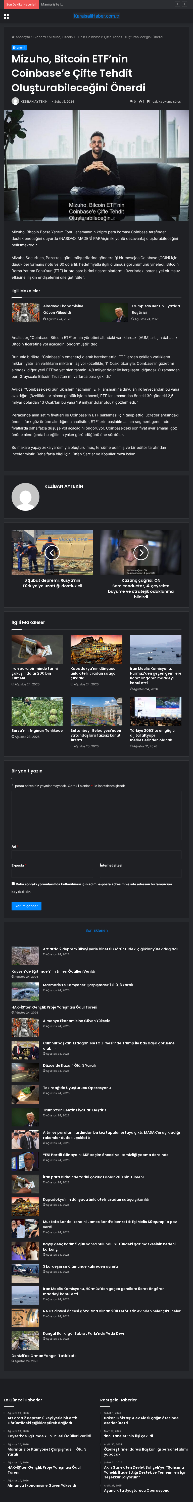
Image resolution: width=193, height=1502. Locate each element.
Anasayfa (22, 37)
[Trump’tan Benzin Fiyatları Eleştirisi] (114, 312)
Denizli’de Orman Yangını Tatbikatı (44, 1355)
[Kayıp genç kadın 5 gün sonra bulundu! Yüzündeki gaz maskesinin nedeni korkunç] (25, 1251)
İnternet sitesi (111, 865)
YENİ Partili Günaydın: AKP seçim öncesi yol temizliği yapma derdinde (106, 1154)
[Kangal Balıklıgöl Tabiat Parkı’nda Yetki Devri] (25, 1340)
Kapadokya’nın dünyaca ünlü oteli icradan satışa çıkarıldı (93, 673)
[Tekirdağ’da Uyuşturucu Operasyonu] (25, 1094)
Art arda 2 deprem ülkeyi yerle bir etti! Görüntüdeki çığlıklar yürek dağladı (110, 949)
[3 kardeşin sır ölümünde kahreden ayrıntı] (25, 1273)
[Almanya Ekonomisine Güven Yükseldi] (25, 312)
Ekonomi (39, 37)
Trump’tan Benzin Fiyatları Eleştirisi (75, 1110)
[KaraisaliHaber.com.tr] (96, 16)
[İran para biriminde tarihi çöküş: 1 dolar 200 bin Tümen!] (37, 649)
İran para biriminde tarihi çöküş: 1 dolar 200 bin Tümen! (35, 673)
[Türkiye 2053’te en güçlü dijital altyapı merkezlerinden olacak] (155, 711)
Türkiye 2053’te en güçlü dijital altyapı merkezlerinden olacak (152, 735)
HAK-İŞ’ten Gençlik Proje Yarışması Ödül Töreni (54, 1007)
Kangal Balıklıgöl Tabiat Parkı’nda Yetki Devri (84, 1333)
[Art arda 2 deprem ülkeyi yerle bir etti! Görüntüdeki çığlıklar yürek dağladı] (25, 956)
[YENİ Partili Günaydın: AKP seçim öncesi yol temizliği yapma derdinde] (25, 1161)
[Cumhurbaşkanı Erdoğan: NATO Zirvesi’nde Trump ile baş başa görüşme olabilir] (25, 1050)
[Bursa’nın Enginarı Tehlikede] (37, 711)
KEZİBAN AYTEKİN (34, 101)
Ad (15, 846)
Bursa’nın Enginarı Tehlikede (37, 730)
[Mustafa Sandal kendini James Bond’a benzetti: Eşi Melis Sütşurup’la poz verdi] (25, 1228)
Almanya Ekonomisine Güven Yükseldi (77, 1020)
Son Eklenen (96, 930)
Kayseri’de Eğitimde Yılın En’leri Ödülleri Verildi (53, 971)
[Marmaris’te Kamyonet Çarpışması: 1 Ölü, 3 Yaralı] (25, 991)
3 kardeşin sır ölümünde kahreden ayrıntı (80, 1266)
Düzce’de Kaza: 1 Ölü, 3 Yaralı (69, 1065)
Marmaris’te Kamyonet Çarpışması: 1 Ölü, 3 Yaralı (79, 4)
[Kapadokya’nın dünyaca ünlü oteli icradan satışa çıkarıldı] (96, 649)
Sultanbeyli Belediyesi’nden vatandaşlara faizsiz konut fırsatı (96, 735)
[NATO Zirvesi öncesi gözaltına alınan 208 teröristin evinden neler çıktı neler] (25, 1318)
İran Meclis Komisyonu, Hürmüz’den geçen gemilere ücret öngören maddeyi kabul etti (155, 675)
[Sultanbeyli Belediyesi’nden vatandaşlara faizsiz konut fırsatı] (96, 711)
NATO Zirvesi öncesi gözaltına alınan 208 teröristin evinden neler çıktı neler (112, 1311)
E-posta (19, 865)
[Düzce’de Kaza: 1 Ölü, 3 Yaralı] (25, 1072)
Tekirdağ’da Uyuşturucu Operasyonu (77, 1087)
